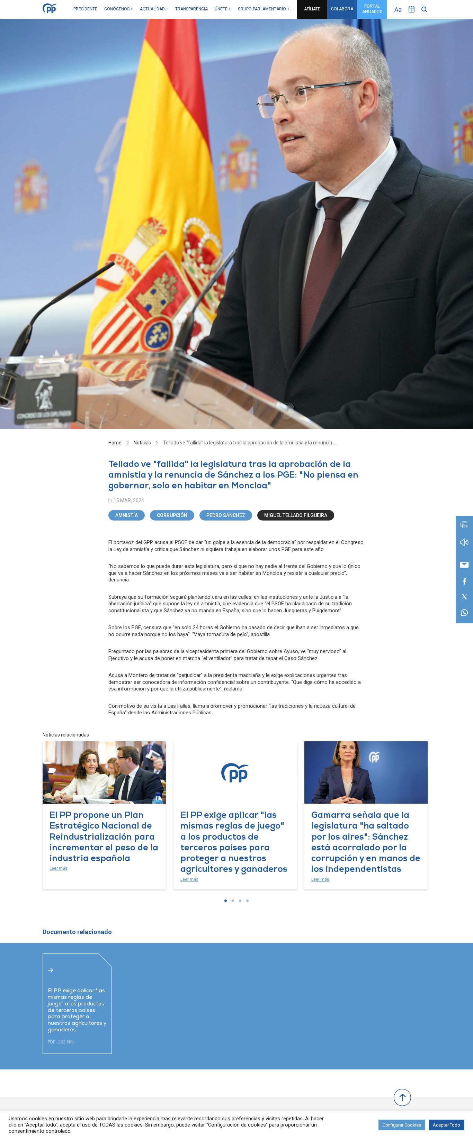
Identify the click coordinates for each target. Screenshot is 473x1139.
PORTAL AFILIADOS (372, 9)
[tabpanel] (104, 815)
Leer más (59, 868)
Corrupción (172, 515)
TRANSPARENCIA (191, 9)
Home (115, 442)
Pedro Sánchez (225, 515)
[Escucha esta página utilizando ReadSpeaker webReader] (464, 545)
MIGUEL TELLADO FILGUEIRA (295, 515)
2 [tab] (233, 901)
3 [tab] (240, 901)
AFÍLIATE (312, 9)
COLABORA (342, 9)
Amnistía (126, 515)
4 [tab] (247, 901)
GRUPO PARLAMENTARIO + (263, 9)
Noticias (142, 442)
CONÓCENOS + (118, 9)
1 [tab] (225, 901)
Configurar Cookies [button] (402, 1125)
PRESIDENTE (85, 9)
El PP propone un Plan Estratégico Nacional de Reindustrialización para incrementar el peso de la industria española (104, 838)
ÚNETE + (223, 9)
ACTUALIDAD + (154, 9)
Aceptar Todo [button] (446, 1125)
